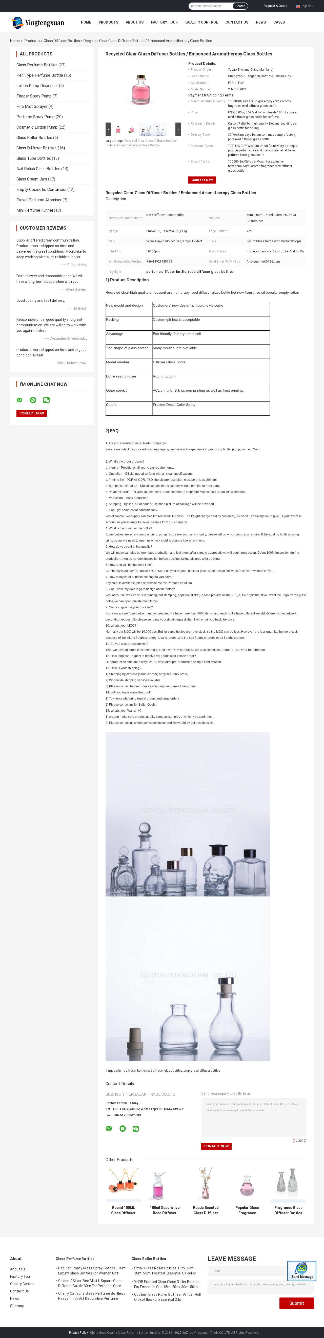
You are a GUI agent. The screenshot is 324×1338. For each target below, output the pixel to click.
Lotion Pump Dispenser (37, 85)
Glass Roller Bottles (34, 137)
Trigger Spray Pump (34, 96)
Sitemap (17, 1306)
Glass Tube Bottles (33, 158)
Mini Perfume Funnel (34, 210)
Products (108, 22)
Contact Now (202, 180)
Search (240, 6)
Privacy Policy (78, 1332)
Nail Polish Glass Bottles (38, 168)
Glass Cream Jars (31, 179)
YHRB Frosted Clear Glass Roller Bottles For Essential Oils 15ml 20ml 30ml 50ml (166, 1284)
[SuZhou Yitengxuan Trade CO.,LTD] (38, 22)
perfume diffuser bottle (129, 1070)
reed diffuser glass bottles (164, 1070)
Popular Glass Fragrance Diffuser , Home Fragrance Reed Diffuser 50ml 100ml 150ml (247, 1210)
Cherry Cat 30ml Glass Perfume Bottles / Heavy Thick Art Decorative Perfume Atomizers (92, 1296)
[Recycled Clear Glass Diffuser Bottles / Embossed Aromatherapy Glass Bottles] (141, 91)
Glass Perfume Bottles (36, 65)
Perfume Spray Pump (35, 116)
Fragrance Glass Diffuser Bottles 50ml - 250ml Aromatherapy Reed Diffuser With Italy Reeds (288, 1210)
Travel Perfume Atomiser (39, 199)
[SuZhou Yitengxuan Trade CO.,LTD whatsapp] (36, 400)
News (261, 22)
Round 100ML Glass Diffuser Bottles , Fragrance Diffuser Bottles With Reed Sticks (123, 1210)
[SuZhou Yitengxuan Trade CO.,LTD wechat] (49, 400)
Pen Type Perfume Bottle (39, 75)
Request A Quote (275, 6)
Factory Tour (164, 22)
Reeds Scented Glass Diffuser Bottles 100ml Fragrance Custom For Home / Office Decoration (206, 1210)
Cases (279, 22)
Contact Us (237, 22)
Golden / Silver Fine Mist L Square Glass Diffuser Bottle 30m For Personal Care (90, 1283)
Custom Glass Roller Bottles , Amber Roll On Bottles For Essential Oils (167, 1297)
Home (86, 22)
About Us (135, 22)
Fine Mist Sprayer (32, 106)
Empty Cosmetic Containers (41, 189)
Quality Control (201, 22)
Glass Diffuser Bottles (62, 41)
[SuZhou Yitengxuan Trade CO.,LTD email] (22, 400)
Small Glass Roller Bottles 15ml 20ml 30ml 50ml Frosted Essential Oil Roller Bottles (165, 1271)
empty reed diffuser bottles (202, 1070)
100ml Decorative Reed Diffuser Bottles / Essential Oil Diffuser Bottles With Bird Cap (164, 1210)
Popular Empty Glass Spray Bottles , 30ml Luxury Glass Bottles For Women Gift (92, 1270)
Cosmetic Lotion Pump (36, 127)
